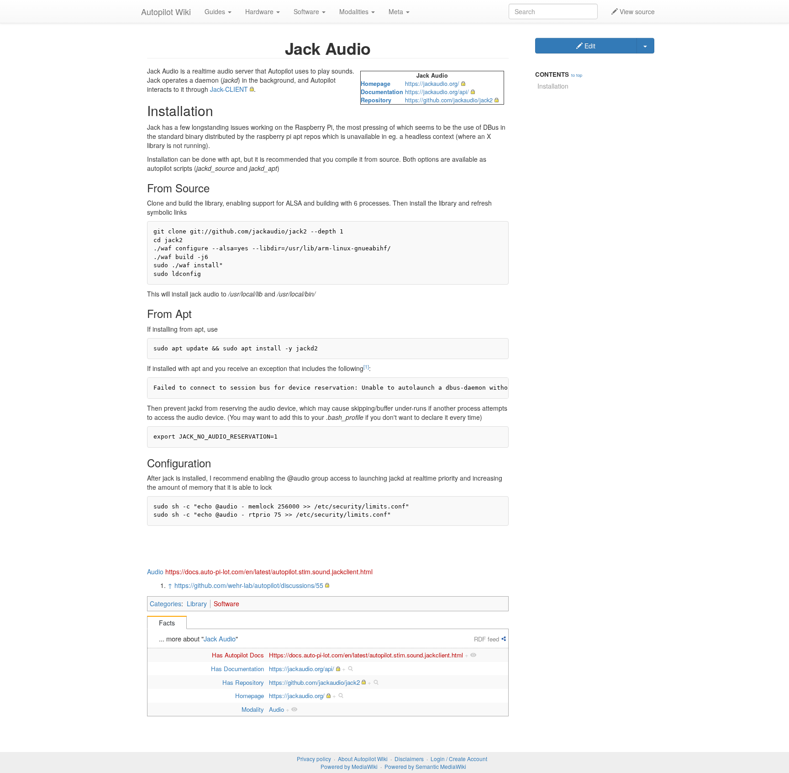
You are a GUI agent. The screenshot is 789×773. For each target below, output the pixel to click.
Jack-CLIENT (229, 89)
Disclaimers (409, 758)
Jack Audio (220, 638)
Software (307, 11)
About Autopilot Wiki (363, 758)
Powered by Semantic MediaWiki (425, 766)
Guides (216, 11)
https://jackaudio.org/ (432, 83)
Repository (376, 100)
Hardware (260, 11)
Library (197, 603)
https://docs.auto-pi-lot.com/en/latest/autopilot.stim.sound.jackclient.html (269, 571)
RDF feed (486, 639)
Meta (397, 11)
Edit (589, 45)
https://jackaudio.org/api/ (437, 92)
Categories (165, 603)
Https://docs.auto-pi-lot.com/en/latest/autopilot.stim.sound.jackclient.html (366, 655)
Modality (253, 709)
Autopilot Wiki (166, 11)
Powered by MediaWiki (349, 766)
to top (576, 75)
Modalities (354, 11)
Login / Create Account (459, 758)
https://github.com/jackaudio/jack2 (449, 100)
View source (636, 11)
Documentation (382, 92)
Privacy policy (314, 758)
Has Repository (243, 682)
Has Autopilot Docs (238, 655)
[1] (366, 366)
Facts (167, 622)
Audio (155, 571)
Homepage (375, 83)
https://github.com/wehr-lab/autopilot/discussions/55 (248, 585)
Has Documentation (237, 668)
